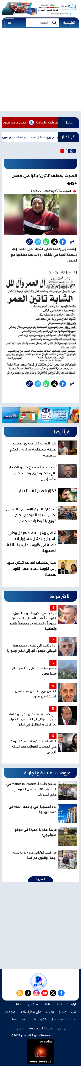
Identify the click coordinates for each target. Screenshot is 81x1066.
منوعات (10, 1012)
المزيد (40, 879)
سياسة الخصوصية (40, 1028)
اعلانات (47, 1004)
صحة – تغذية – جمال (63, 1019)
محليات (18, 1004)
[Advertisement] (40, 70)
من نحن (62, 1028)
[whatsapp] (29, 241)
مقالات (12, 1019)
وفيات (50, 1012)
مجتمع (33, 1004)
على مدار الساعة (30, 1012)
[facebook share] (62, 241)
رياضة (25, 1019)
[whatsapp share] (46, 241)
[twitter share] (54, 241)
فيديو (62, 1012)
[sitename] (38, 981)
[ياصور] (72, 151)
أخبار (59, 1004)
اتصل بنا (19, 1028)
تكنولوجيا (40, 1019)
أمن (73, 1012)
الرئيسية (69, 23)
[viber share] (37, 241)
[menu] (9, 22)
